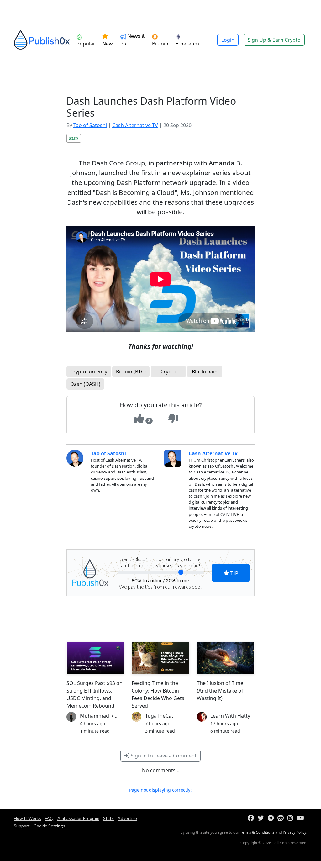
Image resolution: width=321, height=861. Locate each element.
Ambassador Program (78, 818)
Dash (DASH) (85, 384)
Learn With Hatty (230, 715)
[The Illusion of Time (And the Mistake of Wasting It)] (226, 658)
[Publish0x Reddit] (282, 818)
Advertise (127, 818)
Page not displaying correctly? (160, 790)
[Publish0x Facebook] (252, 818)
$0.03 (73, 138)
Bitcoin (160, 43)
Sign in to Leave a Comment (163, 755)
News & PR (132, 40)
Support (22, 825)
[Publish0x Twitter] (262, 818)
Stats (108, 818)
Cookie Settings (49, 825)
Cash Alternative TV (135, 125)
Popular (85, 43)
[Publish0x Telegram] (272, 818)
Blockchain (205, 371)
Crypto (168, 371)
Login (227, 39)
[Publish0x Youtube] (301, 818)
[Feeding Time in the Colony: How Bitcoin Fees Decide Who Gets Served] (160, 658)
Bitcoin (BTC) (131, 371)
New (107, 43)
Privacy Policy (294, 832)
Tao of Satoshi (90, 125)
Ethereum (187, 43)
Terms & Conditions (257, 832)
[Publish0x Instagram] (291, 818)
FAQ (49, 818)
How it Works (27, 818)
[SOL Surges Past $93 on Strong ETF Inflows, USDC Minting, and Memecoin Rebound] (95, 658)
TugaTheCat (159, 715)
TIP (233, 573)
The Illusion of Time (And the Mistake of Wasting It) (220, 691)
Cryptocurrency (88, 371)
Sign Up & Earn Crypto (274, 39)
